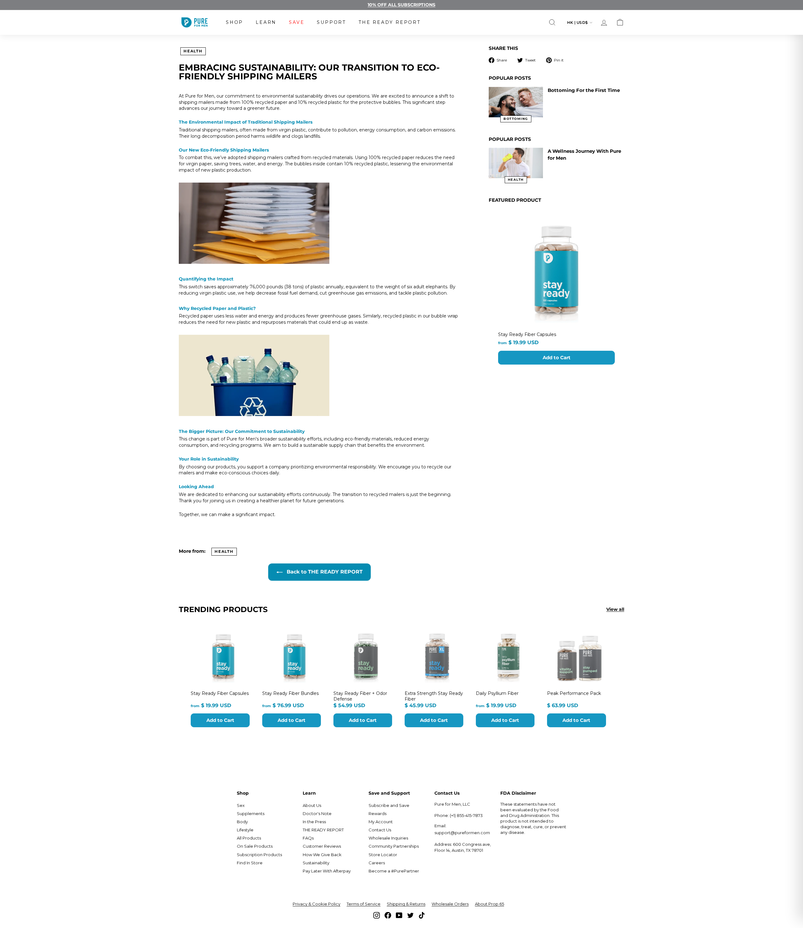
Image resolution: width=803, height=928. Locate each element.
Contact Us (380, 829)
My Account (381, 821)
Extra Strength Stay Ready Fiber (434, 696)
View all (615, 609)
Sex (241, 805)
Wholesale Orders (450, 903)
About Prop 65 (489, 903)
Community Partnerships (394, 846)
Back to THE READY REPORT (324, 572)
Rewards (377, 813)
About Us (312, 805)
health (193, 51)
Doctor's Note (317, 813)
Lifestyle (245, 829)
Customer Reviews (322, 846)
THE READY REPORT (390, 22)
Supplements (250, 813)
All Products (249, 837)
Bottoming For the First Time (584, 90)
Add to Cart (557, 357)
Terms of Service (363, 903)
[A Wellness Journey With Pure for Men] (516, 163)
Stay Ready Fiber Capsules (527, 334)
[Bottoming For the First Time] (516, 102)
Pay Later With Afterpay (327, 870)
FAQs (308, 837)
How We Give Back (322, 854)
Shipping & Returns (406, 903)
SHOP (234, 22)
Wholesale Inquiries (388, 837)
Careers (377, 862)
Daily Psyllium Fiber (497, 693)
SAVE (296, 22)
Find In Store (250, 862)
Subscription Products (259, 854)
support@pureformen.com (462, 832)
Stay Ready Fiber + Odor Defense (360, 696)
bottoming (515, 119)
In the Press (314, 821)
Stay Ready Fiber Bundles (290, 693)
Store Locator (383, 854)
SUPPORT (331, 22)
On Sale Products (255, 846)
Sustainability (316, 862)
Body (242, 821)
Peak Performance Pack (574, 693)
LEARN (266, 22)
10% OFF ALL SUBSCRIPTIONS (401, 5)
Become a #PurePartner (394, 870)
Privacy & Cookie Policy (316, 903)
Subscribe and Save (389, 805)
